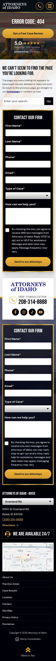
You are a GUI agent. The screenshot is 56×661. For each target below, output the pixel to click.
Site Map (7, 610)
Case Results (9, 590)
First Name (13, 125)
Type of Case (15, 188)
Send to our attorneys (28, 261)
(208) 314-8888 (12, 519)
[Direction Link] (28, 557)
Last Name (13, 141)
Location (7, 597)
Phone (10, 157)
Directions (8, 525)
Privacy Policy (10, 617)
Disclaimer (8, 624)
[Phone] (39, 6)
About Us (7, 577)
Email (9, 172)
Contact (7, 604)
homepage (13, 91)
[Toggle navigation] (50, 6)
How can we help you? (20, 204)
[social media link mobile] (15, 312)
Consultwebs (34, 639)
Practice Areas (10, 584)
